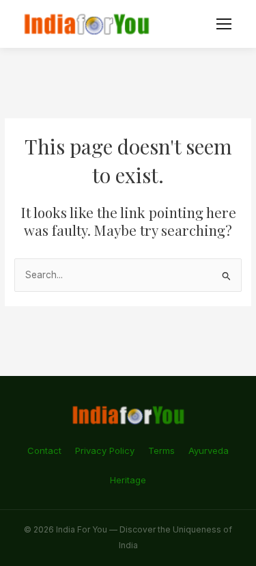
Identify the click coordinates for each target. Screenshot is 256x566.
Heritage (128, 479)
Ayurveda (208, 450)
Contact (44, 450)
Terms (161, 450)
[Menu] (224, 24)
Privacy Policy (104, 450)
